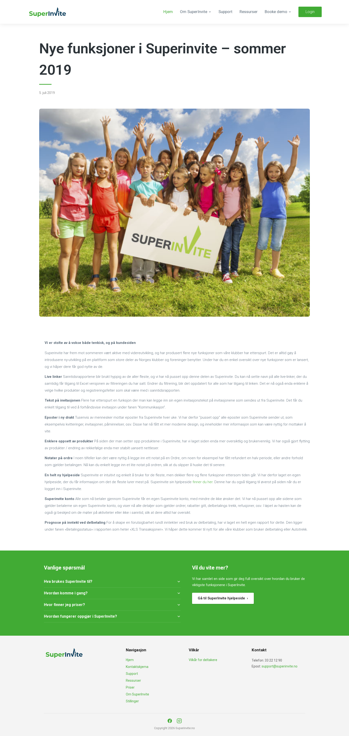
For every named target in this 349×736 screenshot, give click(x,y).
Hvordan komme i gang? (66, 593)
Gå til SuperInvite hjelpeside (223, 598)
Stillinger (132, 701)
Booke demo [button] (276, 11)
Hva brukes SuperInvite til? (68, 581)
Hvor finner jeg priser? (64, 604)
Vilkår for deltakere (203, 660)
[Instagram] (179, 720)
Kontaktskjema (137, 667)
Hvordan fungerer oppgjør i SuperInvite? (80, 616)
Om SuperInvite (137, 694)
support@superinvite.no (279, 666)
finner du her (202, 482)
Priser (130, 687)
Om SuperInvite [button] (193, 11)
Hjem (168, 11)
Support (225, 11)
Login (310, 11)
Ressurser (249, 11)
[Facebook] (169, 720)
